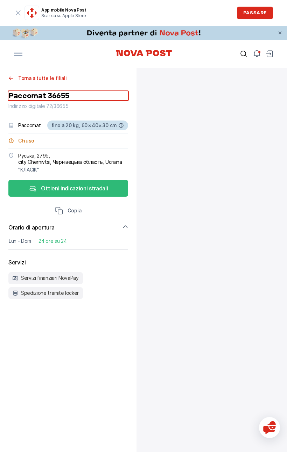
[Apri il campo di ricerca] (243, 54)
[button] (68, 211)
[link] (143, 33)
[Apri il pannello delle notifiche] (256, 53)
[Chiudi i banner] (280, 33)
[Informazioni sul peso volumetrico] (121, 125)
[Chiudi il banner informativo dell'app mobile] (18, 13)
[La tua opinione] (269, 427)
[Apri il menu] (18, 54)
